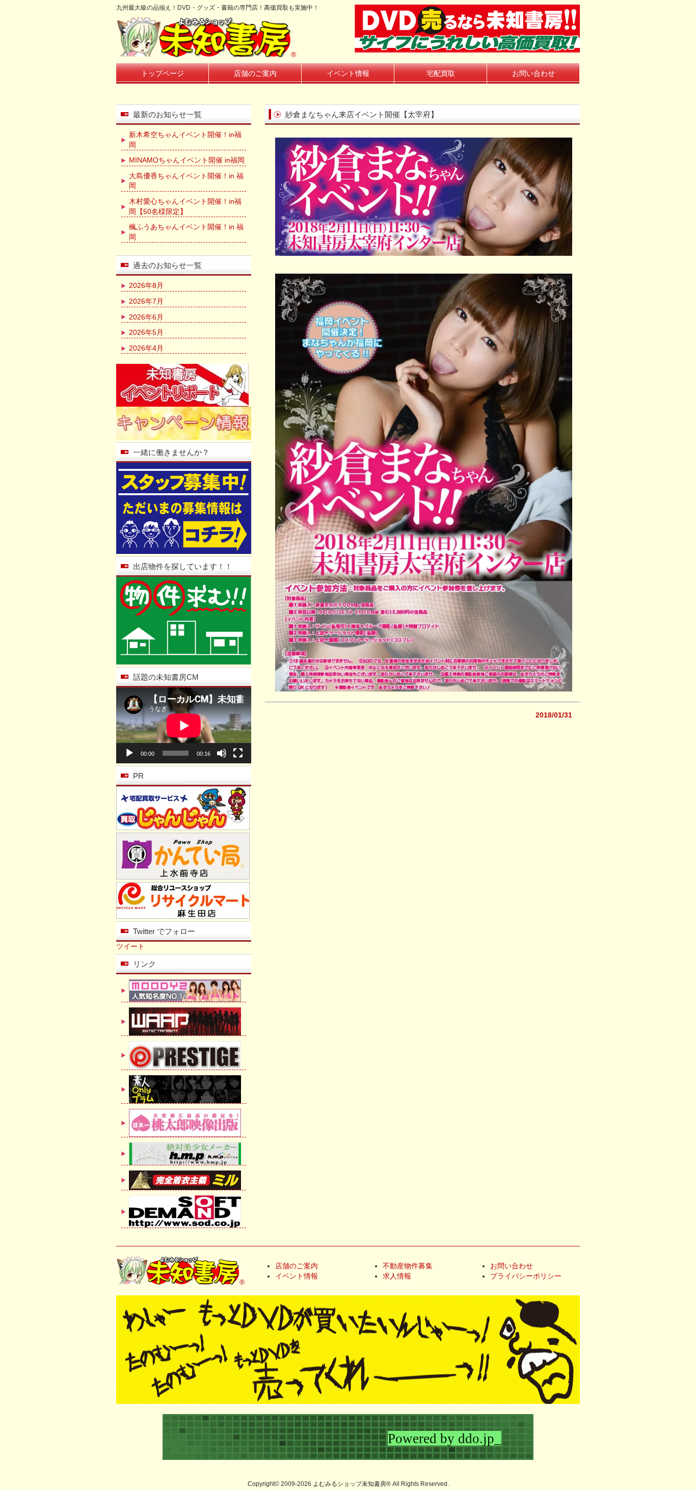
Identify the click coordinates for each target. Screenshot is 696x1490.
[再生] (129, 753)
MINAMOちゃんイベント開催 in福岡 (187, 160)
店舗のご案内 (255, 73)
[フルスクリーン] (238, 753)
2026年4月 (146, 348)
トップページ (162, 73)
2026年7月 (146, 301)
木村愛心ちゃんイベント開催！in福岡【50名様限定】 (185, 206)
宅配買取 (440, 73)
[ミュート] (222, 753)
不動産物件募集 (408, 1266)
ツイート (130, 946)
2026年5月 (146, 332)
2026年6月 (146, 317)
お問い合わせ (533, 73)
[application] (183, 725)
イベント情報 (348, 73)
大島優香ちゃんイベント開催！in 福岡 (186, 181)
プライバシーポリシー (525, 1276)
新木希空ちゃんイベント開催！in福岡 (185, 139)
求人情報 (397, 1276)
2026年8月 (146, 285)
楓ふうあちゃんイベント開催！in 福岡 (186, 232)
